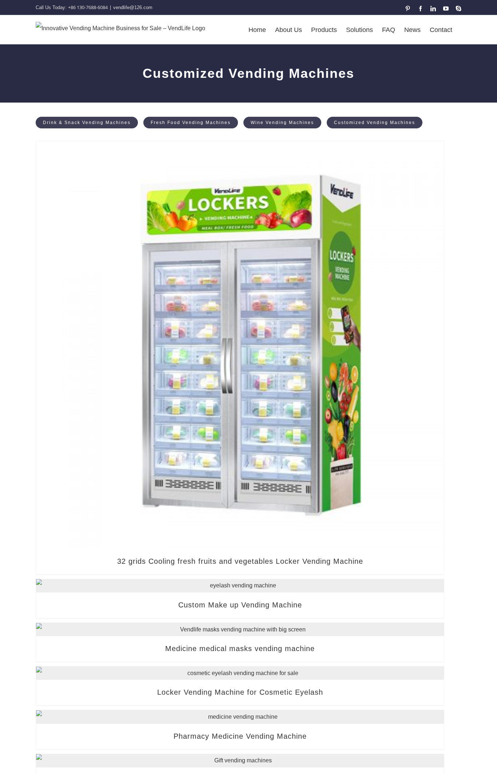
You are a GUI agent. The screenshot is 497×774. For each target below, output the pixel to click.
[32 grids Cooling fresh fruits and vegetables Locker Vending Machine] (240, 345)
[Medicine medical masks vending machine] (240, 629)
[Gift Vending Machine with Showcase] (240, 760)
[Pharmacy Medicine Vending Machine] (240, 716)
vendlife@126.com (132, 7)
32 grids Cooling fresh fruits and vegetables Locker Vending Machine (240, 561)
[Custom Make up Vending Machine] (240, 586)
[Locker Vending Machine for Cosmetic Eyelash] (240, 673)
